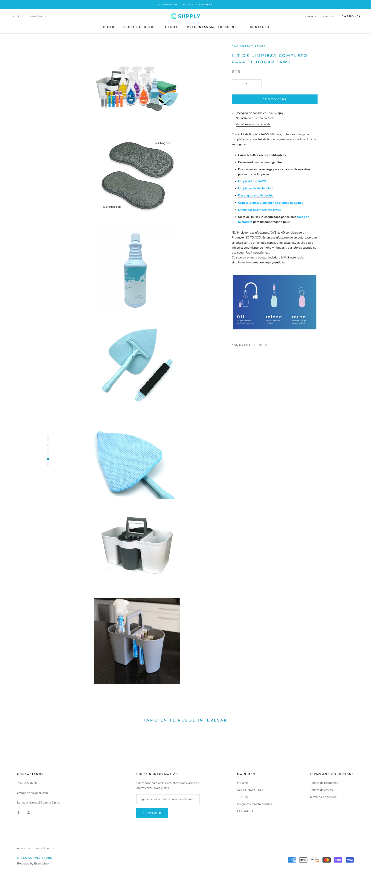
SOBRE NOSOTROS (139, 27)
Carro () (351, 16)
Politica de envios (321, 790)
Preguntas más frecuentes (214, 27)
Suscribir (152, 813)
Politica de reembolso (324, 783)
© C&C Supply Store (34, 857)
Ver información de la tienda (253, 124)
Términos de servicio (323, 797)
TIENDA (171, 27)
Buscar (329, 16)
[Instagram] (28, 811)
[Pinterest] (266, 345)
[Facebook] (255, 345)
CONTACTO (259, 27)
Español (36, 16)
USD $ (15, 16)
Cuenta (311, 16)
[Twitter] (260, 345)
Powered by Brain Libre (33, 863)
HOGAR (108, 27)
